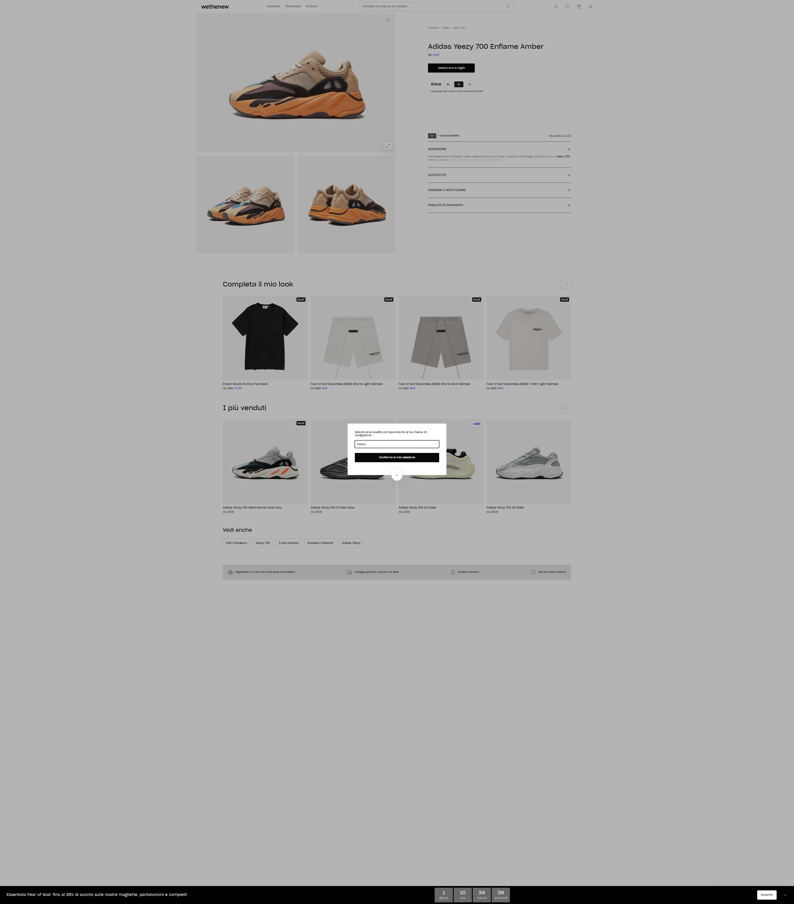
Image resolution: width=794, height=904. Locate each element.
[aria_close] (397, 475)
